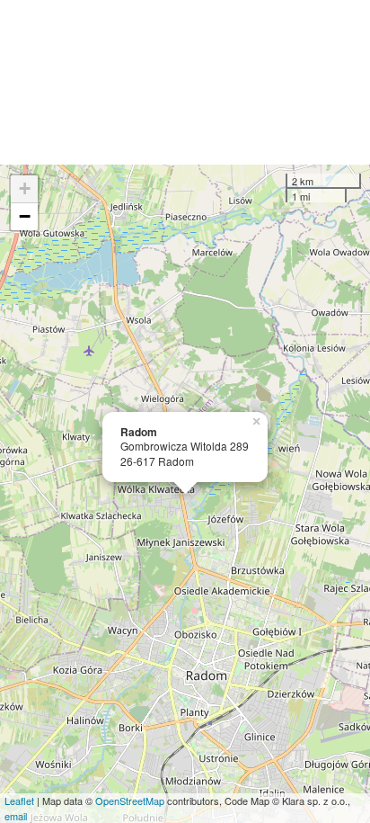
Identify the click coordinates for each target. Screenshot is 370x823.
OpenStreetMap (129, 800)
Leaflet (19, 800)
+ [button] (25, 188)
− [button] (25, 216)
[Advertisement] (185, 82)
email (15, 816)
